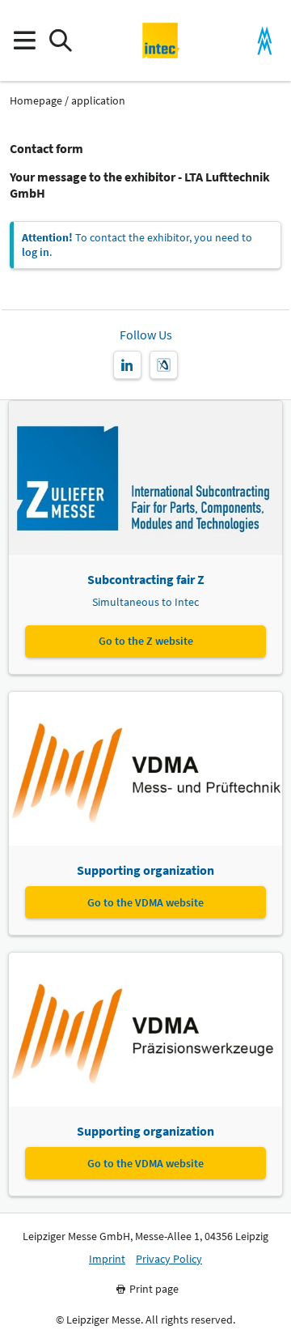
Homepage (36, 101)
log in (35, 252)
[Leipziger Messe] (264, 41)
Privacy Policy (169, 1259)
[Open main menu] (24, 41)
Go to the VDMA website (145, 902)
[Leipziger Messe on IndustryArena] (164, 365)
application (98, 101)
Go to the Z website (146, 640)
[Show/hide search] (60, 41)
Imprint (107, 1259)
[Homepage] (161, 40)
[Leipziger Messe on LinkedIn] (127, 365)
